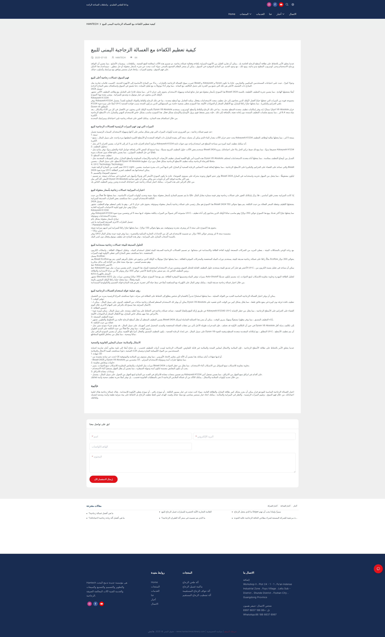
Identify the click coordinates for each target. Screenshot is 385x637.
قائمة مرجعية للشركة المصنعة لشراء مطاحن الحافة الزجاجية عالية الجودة (266, 518)
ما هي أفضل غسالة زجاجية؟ (101, 513)
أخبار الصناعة (285, 506)
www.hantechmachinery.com (190, 631)
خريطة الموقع (230, 631)
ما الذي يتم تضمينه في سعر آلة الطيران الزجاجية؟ (183, 518)
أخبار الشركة (272, 506)
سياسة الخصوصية (222, 631)
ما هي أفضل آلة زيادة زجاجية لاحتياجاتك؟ (107, 518)
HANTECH (92, 23)
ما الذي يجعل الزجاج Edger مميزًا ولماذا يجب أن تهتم (257, 511)
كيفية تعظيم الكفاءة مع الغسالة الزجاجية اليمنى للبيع (128, 23)
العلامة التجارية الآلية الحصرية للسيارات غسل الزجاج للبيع (187, 511)
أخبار (295, 506)
